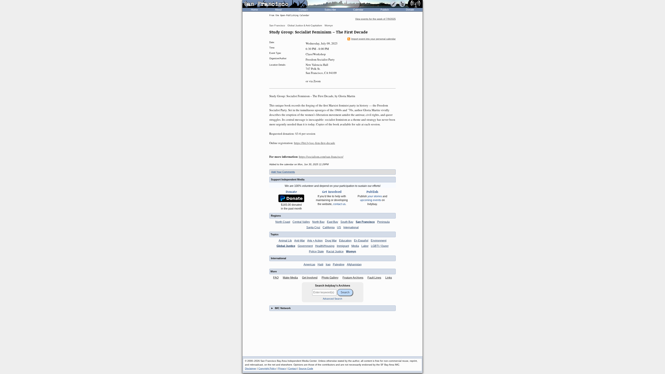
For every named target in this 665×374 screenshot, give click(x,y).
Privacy (282, 368)
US (339, 227)
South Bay (346, 221)
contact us (339, 204)
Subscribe (330, 9)
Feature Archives (353, 277)
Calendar (358, 9)
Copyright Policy (267, 368)
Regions (276, 215)
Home (254, 9)
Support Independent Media (287, 179)
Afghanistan (354, 264)
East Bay (332, 221)
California (329, 227)
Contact (303, 9)
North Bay (318, 221)
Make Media (290, 277)
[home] (274, 4)
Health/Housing (324, 245)
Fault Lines (374, 277)
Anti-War (299, 240)
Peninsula (383, 221)
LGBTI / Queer (380, 245)
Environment (378, 240)
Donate (410, 9)
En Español (361, 240)
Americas (309, 264)
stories (375, 196)
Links (388, 277)
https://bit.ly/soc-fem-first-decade (314, 143)
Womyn (329, 25)
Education (345, 240)
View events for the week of (375, 19)
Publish (384, 9)
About (278, 9)
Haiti (320, 264)
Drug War (331, 240)
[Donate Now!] (291, 198)
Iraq (328, 264)
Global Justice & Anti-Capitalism (304, 25)
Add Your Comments (283, 171)
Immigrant (343, 245)
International (351, 227)
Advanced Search (332, 298)
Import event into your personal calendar (373, 39)
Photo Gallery (330, 277)
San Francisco (277, 25)
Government (305, 245)
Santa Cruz (313, 227)
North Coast (282, 221)
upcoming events (370, 200)
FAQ (276, 277)
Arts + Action (315, 240)
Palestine (338, 264)
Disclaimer (250, 368)
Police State (316, 251)
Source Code (306, 368)
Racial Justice (335, 251)
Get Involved (309, 277)
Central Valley (301, 221)
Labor (365, 245)
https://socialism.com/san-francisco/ (321, 157)
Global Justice (286, 245)
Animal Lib (285, 240)
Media (355, 245)
